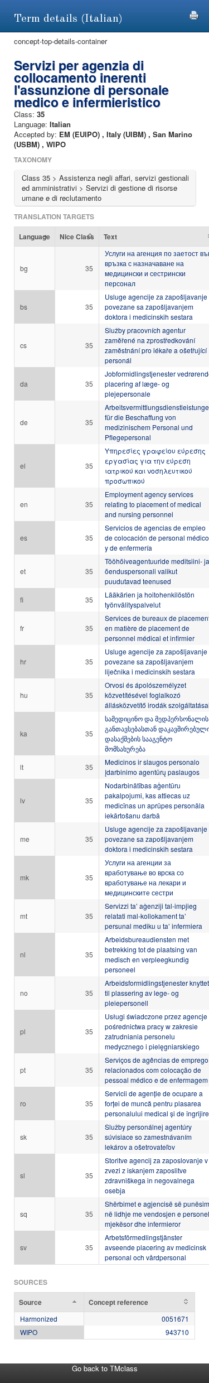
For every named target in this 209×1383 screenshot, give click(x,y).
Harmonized (38, 1318)
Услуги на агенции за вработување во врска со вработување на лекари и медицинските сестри (145, 877)
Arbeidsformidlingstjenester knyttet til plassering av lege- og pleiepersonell (157, 993)
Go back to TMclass (105, 1368)
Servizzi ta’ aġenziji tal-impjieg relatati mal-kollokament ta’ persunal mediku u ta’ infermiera (153, 916)
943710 (177, 1332)
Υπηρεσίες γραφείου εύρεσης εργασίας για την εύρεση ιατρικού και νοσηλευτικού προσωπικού (155, 465)
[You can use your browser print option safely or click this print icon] (193, 13)
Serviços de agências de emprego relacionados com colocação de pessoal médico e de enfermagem (156, 1070)
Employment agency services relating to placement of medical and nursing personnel (153, 504)
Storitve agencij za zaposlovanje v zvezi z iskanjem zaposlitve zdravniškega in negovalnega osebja (156, 1175)
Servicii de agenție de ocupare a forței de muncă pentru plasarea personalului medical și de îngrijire (157, 1103)
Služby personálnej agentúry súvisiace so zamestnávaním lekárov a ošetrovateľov (148, 1136)
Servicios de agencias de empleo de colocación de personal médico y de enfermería (157, 537)
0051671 (175, 1318)
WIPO (28, 1332)
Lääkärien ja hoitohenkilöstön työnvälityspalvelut (150, 599)
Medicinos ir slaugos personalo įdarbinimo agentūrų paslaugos (152, 767)
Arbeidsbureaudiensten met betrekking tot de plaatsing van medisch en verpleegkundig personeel (151, 954)
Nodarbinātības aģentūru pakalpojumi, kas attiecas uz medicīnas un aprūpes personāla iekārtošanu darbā (155, 800)
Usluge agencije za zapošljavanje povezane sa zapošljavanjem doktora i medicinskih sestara (156, 306)
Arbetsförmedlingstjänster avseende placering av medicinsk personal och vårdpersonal (155, 1247)
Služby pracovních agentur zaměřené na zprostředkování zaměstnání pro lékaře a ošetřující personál (156, 345)
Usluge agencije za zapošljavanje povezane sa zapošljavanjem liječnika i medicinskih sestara (156, 661)
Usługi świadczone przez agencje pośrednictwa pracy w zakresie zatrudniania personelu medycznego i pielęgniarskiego (156, 1031)
